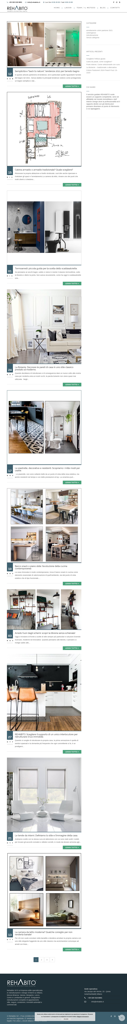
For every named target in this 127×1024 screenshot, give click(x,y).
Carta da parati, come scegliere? (99, 62)
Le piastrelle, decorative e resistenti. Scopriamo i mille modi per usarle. (47, 469)
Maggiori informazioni (83, 1016)
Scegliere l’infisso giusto (95, 59)
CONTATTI (115, 8)
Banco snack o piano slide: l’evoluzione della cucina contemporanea (41, 567)
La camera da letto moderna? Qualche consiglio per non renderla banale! (43, 933)
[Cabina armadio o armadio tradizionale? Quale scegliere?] (44, 129)
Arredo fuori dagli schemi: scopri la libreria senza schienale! (45, 633)
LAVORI (68, 8)
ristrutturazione (92, 35)
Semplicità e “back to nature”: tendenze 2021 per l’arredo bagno (47, 71)
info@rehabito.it (33, 2)
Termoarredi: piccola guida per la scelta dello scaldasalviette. (46, 268)
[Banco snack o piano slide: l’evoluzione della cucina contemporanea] (44, 525)
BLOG (103, 8)
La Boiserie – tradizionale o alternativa (101, 67)
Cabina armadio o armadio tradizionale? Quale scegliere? (44, 169)
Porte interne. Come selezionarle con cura (103, 65)
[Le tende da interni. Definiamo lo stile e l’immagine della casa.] (44, 795)
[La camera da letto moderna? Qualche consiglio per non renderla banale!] (44, 891)
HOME (57, 8)
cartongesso (91, 33)
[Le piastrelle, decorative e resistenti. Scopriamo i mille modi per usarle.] (44, 427)
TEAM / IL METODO (86, 8)
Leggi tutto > (72, 86)
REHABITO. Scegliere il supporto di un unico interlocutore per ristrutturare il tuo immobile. (46, 735)
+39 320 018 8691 (15, 2)
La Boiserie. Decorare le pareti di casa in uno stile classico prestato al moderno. (44, 368)
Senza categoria (92, 38)
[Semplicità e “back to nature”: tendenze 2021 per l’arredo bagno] (44, 44)
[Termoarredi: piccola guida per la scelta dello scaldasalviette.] (44, 228)
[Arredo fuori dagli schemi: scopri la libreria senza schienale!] (44, 609)
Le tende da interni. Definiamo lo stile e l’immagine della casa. (46, 835)
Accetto (66, 1019)
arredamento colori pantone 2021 (99, 30)
